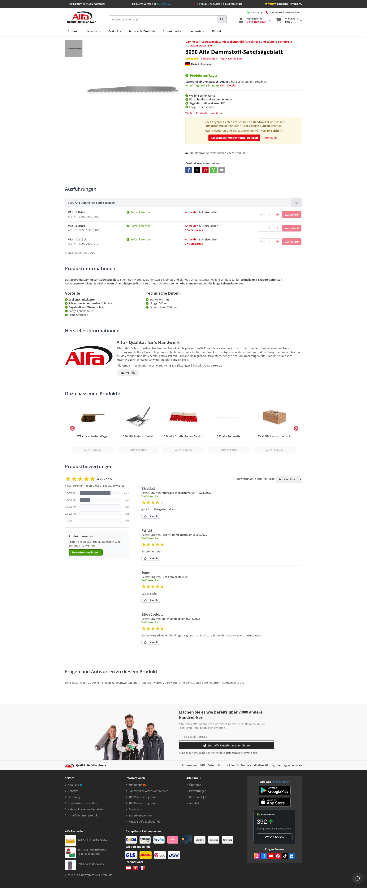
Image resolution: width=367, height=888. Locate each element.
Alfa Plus (73, 785)
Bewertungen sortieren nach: (256, 478)
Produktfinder (172, 31)
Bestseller (114, 31)
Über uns (195, 785)
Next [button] (295, 428)
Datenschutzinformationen (241, 752)
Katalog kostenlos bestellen (85, 809)
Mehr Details (228, 85)
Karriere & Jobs (199, 797)
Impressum (189, 765)
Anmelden (270, 137)
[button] (188, 170)
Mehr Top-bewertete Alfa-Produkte (90, 875)
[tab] (183, 202)
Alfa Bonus (135, 785)
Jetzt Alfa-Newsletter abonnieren (229, 745)
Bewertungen (197, 791)
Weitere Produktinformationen (204, 113)
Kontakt (217, 31)
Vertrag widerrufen (290, 765)
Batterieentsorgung (140, 815)
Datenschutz (216, 765)
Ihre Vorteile (197, 31)
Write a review (274, 837)
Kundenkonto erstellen (82, 803)
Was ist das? (281, 782)
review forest (284, 828)
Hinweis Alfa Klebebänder (145, 821)
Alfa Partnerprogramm (142, 803)
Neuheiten (94, 31)
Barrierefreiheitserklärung (258, 765)
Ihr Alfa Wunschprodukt (83, 815)
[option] (92, 428)
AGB (202, 765)
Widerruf (232, 765)
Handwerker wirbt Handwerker (148, 791)
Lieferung (74, 797)
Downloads (135, 809)
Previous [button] (72, 428)
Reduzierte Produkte (142, 31)
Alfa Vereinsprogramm (142, 797)
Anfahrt (194, 803)
